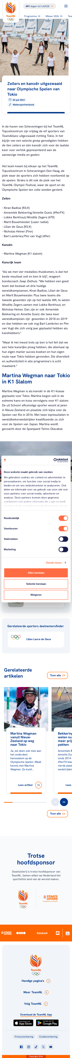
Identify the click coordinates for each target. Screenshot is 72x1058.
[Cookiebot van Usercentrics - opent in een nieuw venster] (53, 460)
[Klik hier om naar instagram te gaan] (28, 1047)
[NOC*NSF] (67, 933)
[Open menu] (66, 6)
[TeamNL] (23, 898)
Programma (30, 16)
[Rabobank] (42, 933)
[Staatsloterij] (6, 933)
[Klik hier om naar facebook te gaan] (21, 1047)
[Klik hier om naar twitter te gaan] (43, 1047)
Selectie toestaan (36, 583)
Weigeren (36, 594)
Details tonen (54, 562)
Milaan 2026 (52, 16)
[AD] (58, 933)
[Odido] (21, 933)
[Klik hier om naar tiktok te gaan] (36, 1047)
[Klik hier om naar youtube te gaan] (50, 1047)
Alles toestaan (36, 572)
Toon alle (55, 675)
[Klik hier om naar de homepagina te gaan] (11, 11)
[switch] (63, 528)
